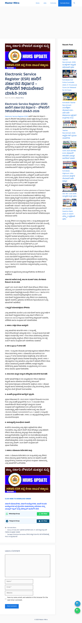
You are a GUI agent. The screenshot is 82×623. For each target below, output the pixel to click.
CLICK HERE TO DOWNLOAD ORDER (18, 499)
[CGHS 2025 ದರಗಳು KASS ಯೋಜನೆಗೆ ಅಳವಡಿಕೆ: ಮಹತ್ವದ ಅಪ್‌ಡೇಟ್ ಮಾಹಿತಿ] (69, 145)
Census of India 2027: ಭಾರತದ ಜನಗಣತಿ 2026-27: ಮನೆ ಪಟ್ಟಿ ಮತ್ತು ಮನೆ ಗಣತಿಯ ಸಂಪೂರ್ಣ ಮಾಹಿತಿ (26, 531)
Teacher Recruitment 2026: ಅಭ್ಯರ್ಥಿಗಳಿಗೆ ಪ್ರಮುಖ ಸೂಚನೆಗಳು (69, 134)
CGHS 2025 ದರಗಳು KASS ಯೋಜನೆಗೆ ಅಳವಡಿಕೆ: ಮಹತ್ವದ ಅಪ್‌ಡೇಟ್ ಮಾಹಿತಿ (69, 154)
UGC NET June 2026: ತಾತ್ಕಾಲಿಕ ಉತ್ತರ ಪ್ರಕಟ (69, 195)
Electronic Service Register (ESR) (16, 116)
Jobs (45, 3)
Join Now (44, 514)
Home (38, 3)
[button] (74, 3)
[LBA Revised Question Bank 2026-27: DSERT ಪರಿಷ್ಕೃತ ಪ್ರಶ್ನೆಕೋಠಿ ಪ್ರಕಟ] (69, 203)
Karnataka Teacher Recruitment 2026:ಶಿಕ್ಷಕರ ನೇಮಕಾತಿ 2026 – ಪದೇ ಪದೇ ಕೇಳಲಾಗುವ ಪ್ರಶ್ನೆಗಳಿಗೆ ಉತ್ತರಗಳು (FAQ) (69, 110)
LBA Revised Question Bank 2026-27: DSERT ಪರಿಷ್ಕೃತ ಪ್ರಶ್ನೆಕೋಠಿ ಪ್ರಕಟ (68, 214)
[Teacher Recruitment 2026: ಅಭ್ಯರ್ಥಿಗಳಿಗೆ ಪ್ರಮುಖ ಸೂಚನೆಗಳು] (69, 124)
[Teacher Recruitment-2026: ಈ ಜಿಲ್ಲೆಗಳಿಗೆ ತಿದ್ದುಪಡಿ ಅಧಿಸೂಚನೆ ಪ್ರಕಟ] (69, 54)
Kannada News (65, 3)
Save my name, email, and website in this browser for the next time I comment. (27, 599)
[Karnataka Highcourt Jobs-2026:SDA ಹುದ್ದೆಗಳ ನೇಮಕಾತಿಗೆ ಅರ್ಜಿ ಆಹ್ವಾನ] (69, 165)
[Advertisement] (41, 21)
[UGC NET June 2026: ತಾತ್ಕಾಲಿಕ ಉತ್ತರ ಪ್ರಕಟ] (69, 188)
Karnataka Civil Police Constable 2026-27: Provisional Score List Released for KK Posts (69, 85)
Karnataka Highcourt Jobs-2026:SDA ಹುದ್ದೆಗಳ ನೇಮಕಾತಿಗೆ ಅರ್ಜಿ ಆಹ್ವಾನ (68, 176)
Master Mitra (12, 3)
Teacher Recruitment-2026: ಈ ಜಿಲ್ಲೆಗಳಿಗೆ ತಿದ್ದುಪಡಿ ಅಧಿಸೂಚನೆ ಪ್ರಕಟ (69, 63)
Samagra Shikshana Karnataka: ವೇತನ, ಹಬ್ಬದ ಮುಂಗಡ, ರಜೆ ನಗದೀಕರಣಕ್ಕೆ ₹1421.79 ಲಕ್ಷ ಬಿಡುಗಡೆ (27, 535)
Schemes (53, 3)
